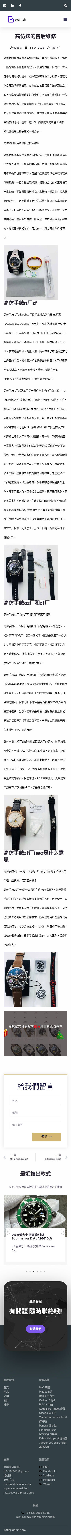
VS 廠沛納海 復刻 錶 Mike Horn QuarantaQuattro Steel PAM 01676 (33, 1238)
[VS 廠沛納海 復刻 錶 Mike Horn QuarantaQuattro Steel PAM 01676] (35, 1216)
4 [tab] (37, 1271)
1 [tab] (26, 1271)
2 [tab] (30, 1271)
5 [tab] (41, 1271)
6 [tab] (44, 1271)
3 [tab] (34, 1271)
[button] (65, 5)
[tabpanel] (35, 1231)
